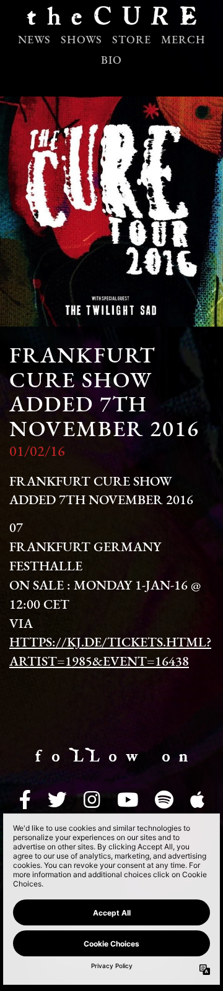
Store (131, 40)
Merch (183, 40)
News (34, 40)
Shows (81, 40)
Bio (111, 61)
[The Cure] (111, 18)
